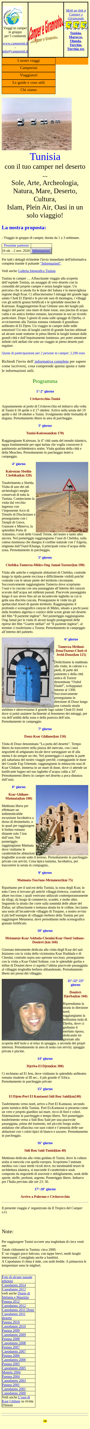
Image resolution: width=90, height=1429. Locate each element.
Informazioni (41, 251)
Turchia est (75, 49)
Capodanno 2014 (14, 1285)
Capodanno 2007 (14, 1351)
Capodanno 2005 (14, 1368)
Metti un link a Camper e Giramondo (76, 14)
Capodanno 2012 (14, 1305)
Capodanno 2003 (14, 1380)
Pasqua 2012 (11, 1301)
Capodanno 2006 (14, 1360)
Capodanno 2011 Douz (18, 1310)
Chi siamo (29, 89)
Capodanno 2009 (14, 1334)
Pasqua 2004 (11, 1376)
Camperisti (28, 67)
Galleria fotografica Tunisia (36, 271)
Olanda (75, 41)
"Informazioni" (50, 263)
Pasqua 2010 (11, 1322)
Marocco (75, 37)
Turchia (75, 45)
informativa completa (51, 361)
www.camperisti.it (15, 43)
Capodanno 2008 (14, 1343)
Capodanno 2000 (14, 1393)
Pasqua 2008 (11, 1339)
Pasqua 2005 (11, 1364)
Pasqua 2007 (11, 1347)
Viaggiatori (29, 75)
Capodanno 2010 (14, 1326)
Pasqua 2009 (11, 1330)
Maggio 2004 (11, 1372)
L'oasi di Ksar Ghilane (16, 1399)
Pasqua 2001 (11, 1385)
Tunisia (75, 33)
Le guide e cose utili (28, 82)
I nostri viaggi (28, 60)
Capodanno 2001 (14, 1389)
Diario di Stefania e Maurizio (16, 1295)
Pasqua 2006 (11, 1355)
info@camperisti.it (15, 51)
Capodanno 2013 (14, 1289)
